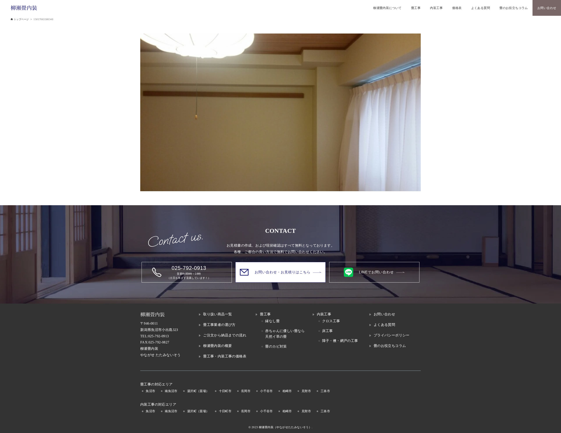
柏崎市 (287, 391)
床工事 (327, 331)
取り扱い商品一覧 (217, 314)
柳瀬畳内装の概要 (217, 346)
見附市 (306, 391)
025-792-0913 (158, 336)
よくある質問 (384, 325)
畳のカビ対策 (276, 346)
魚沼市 (150, 391)
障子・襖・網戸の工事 (340, 341)
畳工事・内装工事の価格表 (224, 356)
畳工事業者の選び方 (219, 325)
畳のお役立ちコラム (390, 346)
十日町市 (225, 391)
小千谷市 (266, 391)
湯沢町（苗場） (198, 391)
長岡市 (245, 391)
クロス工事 (331, 321)
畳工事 (265, 314)
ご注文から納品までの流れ (224, 335)
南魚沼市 (171, 391)
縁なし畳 (272, 321)
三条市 (325, 391)
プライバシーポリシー (392, 335)
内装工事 (324, 314)
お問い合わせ (384, 314)
